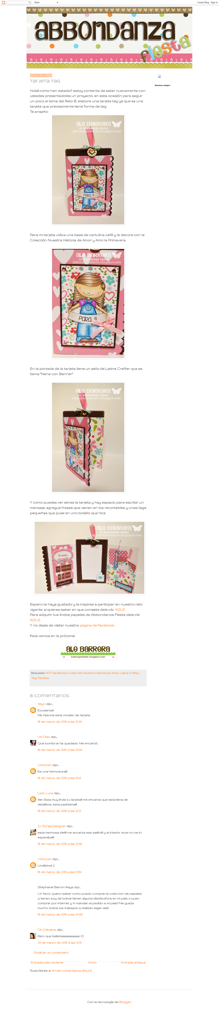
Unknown (45, 764)
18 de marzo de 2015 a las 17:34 (60, 871)
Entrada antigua (133, 962)
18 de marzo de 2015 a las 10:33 (60, 721)
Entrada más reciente (47, 962)
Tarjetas (43, 677)
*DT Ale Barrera (57, 672)
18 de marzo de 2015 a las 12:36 (60, 843)
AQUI (120, 609)
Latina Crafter (129, 672)
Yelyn (41, 703)
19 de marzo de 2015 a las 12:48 (60, 914)
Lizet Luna (45, 793)
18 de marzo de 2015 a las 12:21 (59, 810)
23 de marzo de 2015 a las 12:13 (60, 942)
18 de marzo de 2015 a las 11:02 (59, 777)
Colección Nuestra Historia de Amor (94, 672)
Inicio (92, 962)
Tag (33, 677)
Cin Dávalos (47, 929)
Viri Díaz (44, 736)
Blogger (125, 1001)
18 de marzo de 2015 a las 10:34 (60, 749)
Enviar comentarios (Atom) (72, 970)
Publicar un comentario (51, 952)
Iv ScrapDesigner (52, 826)
